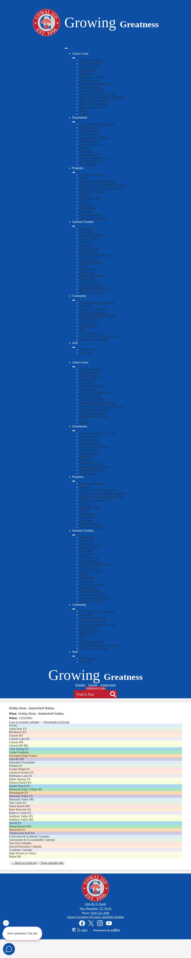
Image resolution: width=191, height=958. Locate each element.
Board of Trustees (90, 67)
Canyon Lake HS (19, 738)
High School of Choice (22, 853)
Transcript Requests (91, 292)
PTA (82, 329)
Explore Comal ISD (91, 60)
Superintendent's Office (93, 107)
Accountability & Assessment (97, 124)
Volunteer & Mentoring (93, 339)
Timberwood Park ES (22, 833)
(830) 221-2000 (100, 913)
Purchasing (86, 151)
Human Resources (90, 144)
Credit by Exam (89, 248)
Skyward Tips (88, 279)
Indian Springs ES (19, 779)
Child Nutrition (89, 131)
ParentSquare (87, 268)
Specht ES (15, 823)
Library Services (89, 258)
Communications (90, 134)
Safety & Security (90, 154)
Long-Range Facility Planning (97, 94)
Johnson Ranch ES (20, 782)
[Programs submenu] (73, 172)
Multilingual (87, 205)
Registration (87, 228)
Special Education (90, 215)
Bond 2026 (86, 73)
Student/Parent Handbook (95, 289)
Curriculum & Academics (95, 137)
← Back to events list (24, 863)
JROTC (84, 201)
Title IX (84, 114)
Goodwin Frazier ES (21, 772)
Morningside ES (18, 792)
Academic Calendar (91, 235)
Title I (83, 110)
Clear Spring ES (18, 749)
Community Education (93, 312)
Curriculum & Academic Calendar (29, 836)
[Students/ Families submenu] (73, 226)
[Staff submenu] (73, 347)
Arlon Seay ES (18, 728)
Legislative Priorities (92, 90)
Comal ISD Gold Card (93, 309)
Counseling (86, 245)
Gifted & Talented (90, 198)
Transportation (88, 164)
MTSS (83, 265)
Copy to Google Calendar (24, 722)
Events (13, 725)
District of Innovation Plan (95, 83)
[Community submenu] (73, 300)
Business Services (90, 127)
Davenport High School (23, 755)
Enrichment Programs (92, 191)
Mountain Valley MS (21, 799)
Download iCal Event (56, 722)
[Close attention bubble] (6, 924)
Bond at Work (88, 70)
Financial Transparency (93, 104)
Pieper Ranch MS (19, 806)
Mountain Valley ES (21, 796)
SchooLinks (87, 272)
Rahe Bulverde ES (20, 809)
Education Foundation (22, 762)
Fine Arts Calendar (20, 843)
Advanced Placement (92, 174)
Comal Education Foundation (97, 302)
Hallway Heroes (89, 322)
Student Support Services (94, 157)
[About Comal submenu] (73, 58)
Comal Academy (19, 752)
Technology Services (92, 161)
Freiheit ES (15, 765)
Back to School (89, 238)
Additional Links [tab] (96, 688)
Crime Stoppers (89, 252)
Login (83, 930)
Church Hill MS (18, 745)
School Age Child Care (93, 218)
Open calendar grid (52, 863)
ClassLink (86, 242)
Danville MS (16, 759)
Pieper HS (15, 856)
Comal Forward (89, 80)
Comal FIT (86, 305)
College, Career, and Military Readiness (103, 184)
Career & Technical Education (97, 181)
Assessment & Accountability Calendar (32, 839)
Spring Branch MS (20, 826)
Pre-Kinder (86, 211)
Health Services (89, 141)
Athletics (85, 178)
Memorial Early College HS (25, 789)
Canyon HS (16, 735)
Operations (86, 147)
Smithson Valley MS (21, 819)
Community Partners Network (97, 316)
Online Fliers (87, 326)
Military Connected (91, 262)
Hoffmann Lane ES (20, 775)
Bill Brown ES (17, 732)
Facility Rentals (89, 319)
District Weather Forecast (94, 255)
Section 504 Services (92, 275)
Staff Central (87, 349)
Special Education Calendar (25, 846)
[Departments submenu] (73, 121)
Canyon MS (16, 742)
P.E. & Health (88, 208)
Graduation (86, 231)
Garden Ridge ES (19, 769)
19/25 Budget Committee (94, 100)
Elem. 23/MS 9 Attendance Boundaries (103, 97)
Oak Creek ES (17, 802)
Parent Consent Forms (93, 285)
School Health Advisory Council (99, 336)
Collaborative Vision (92, 77)
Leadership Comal (90, 87)
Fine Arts (85, 194)
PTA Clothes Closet (91, 332)
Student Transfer (89, 282)
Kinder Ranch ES (19, 786)
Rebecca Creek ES (20, 812)
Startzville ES (17, 829)
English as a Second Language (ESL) (102, 188)
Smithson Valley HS (21, 816)
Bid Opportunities (90, 63)
